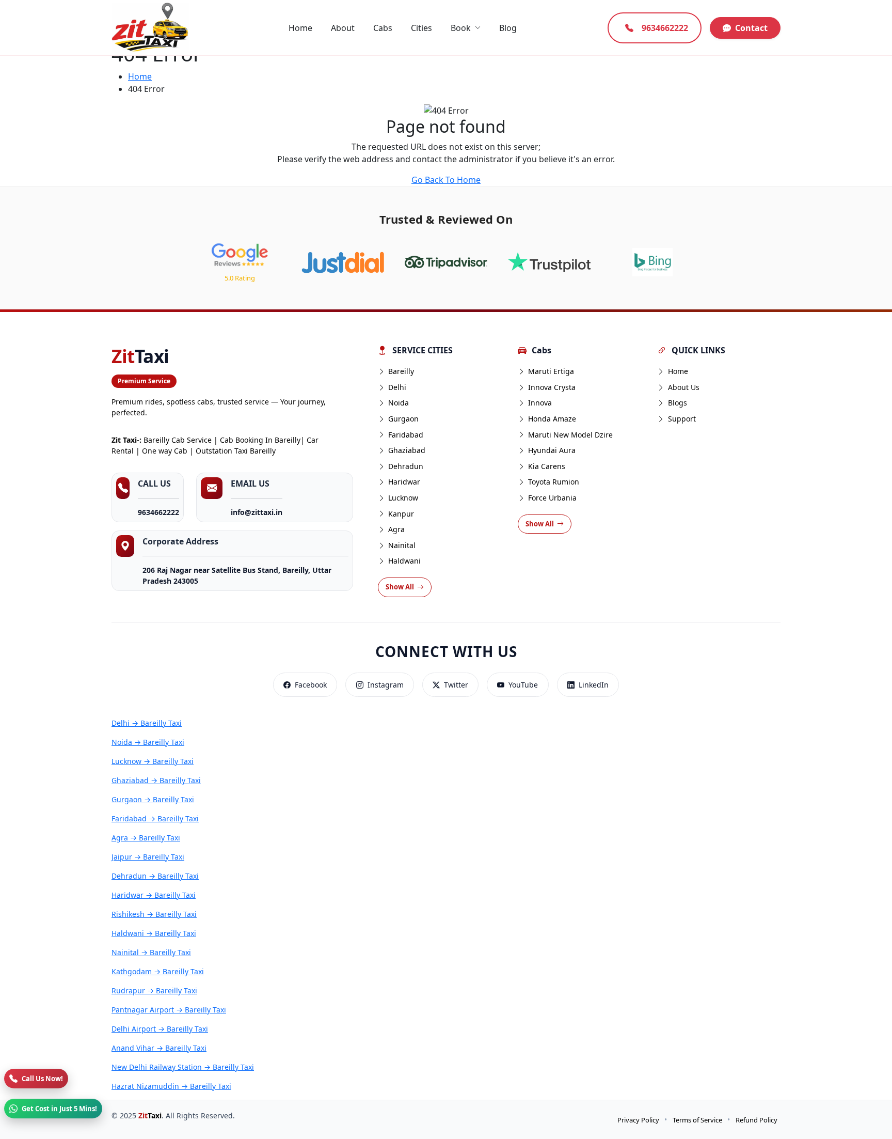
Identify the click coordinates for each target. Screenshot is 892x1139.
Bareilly (401, 371)
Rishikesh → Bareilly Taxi (154, 914)
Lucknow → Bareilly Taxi (153, 761)
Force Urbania (552, 498)
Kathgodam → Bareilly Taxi (158, 971)
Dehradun (405, 466)
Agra (396, 529)
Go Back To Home (446, 179)
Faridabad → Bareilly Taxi (155, 818)
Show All (400, 586)
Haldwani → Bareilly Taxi (154, 933)
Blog (508, 28)
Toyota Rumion (553, 482)
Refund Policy (756, 1120)
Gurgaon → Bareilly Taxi (153, 799)
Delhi (397, 387)
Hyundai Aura (552, 450)
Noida (398, 403)
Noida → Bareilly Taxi (148, 742)
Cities (421, 28)
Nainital (402, 545)
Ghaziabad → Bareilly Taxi (156, 780)
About (343, 28)
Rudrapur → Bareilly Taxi (154, 990)
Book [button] (461, 28)
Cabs (382, 28)
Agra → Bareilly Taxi (146, 837)
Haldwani (404, 561)
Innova (540, 403)
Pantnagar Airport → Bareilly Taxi (169, 1010)
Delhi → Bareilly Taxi (147, 723)
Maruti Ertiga (551, 371)
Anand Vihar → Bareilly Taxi (159, 1048)
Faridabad (405, 435)
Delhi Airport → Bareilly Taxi (160, 1029)
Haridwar (404, 482)
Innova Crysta (552, 387)
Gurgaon (403, 419)
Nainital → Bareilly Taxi (151, 952)
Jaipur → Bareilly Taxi (148, 857)
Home (300, 28)
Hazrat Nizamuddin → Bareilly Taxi (171, 1086)
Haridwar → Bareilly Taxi (154, 895)
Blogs (677, 403)
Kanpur (401, 514)
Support (682, 419)
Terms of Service (697, 1120)
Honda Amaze (552, 419)
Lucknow (403, 498)
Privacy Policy (638, 1120)
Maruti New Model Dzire (570, 435)
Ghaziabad (406, 450)
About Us (683, 387)
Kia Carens (546, 466)
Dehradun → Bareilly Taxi (155, 876)
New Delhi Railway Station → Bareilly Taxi (183, 1067)
